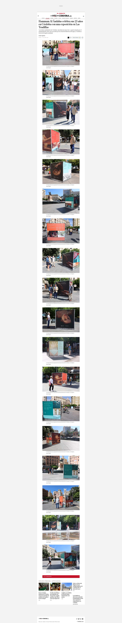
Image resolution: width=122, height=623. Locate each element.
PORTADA (43, 18)
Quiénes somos (40, 621)
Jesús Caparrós (42, 35)
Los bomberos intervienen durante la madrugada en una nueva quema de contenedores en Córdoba (78, 599)
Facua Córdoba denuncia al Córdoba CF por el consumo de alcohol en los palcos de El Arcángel (44, 595)
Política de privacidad (51, 621)
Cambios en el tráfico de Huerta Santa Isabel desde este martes (66, 595)
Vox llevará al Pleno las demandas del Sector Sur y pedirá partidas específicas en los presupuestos (55, 595)
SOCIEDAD (71, 18)
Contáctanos (44, 621)
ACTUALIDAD (47, 18)
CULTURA (59, 18)
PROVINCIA (51, 18)
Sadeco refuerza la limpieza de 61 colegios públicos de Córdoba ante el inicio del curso (78, 586)
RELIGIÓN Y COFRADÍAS (65, 18)
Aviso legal (47, 621)
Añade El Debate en (76, 37)
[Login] (83, 16)
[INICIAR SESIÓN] (83, 16)
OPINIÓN (79, 18)
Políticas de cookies (57, 621)
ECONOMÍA (56, 18)
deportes (75, 18)
